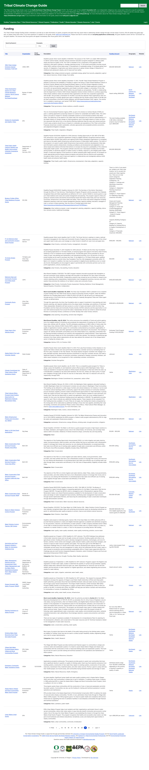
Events (98, 22)
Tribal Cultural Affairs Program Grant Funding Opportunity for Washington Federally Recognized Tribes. (12, 396)
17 (72, 728)
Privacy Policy (76, 757)
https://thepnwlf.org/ (82, 13)
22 (89, 728)
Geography (39, 43)
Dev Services (94, 757)
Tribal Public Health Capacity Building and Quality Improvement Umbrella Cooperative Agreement (11, 149)
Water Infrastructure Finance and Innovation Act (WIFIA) (12, 418)
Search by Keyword (11, 43)
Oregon (131, 585)
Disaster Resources (84, 22)
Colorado (131, 491)
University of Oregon (79, 734)
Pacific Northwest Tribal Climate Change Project (46, 10)
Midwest (131, 93)
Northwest (132, 115)
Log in (145, 22)
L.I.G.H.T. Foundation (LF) (88, 10)
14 (62, 728)
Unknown (131, 715)
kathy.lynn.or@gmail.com (63, 34)
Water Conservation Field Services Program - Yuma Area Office (12, 462)
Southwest (132, 117)
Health (62, 22)
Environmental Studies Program (95, 734)
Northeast (132, 95)
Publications (54, 22)
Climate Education (70, 22)
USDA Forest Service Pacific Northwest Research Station (58, 735)
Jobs (92, 22)
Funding (6, 22)
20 (82, 728)
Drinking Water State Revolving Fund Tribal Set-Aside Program (11, 635)
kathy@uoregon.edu (89, 739)
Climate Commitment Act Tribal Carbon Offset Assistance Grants (12, 372)
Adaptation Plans (15, 22)
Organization (26, 54)
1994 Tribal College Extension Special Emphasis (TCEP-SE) (11, 67)
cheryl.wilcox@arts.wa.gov (56, 406)
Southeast (132, 97)
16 (69, 728)
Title (6, 54)
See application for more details (132, 463)
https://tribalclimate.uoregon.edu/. (14, 15)
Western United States (131, 495)
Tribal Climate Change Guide (25, 5)
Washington (132, 397)
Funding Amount (114, 54)
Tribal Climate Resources (29, 22)
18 (75, 728)
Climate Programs (44, 22)
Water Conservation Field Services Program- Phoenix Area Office (12, 445)
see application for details (132, 446)
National (131, 67)
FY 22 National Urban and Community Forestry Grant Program (12, 240)
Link (140, 67)
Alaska (131, 126)
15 (65, 728)
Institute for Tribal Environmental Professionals (92, 735)
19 (79, 728)
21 (86, 728)
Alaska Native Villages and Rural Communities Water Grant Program (12, 690)
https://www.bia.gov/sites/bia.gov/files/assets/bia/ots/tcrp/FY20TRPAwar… (66, 205)
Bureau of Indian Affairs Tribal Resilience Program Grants (12, 200)
